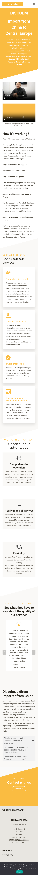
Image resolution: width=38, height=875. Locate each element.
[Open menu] (34, 4)
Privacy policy (7, 855)
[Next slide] (33, 652)
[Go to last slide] (4, 652)
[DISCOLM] (12, 4)
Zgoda (19, 872)
